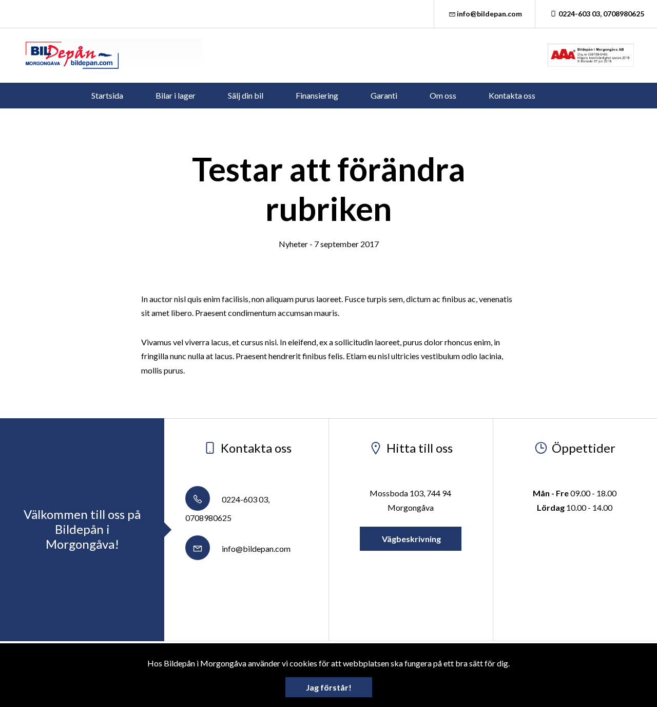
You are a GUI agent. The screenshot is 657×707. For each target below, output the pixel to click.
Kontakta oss (512, 95)
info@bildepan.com (489, 13)
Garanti (384, 95)
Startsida (107, 95)
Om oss (443, 95)
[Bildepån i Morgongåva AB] (113, 55)
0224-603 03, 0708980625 (601, 13)
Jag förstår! (329, 687)
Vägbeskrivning (410, 539)
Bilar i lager (176, 95)
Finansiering (317, 95)
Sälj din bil (245, 95)
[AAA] (591, 55)
